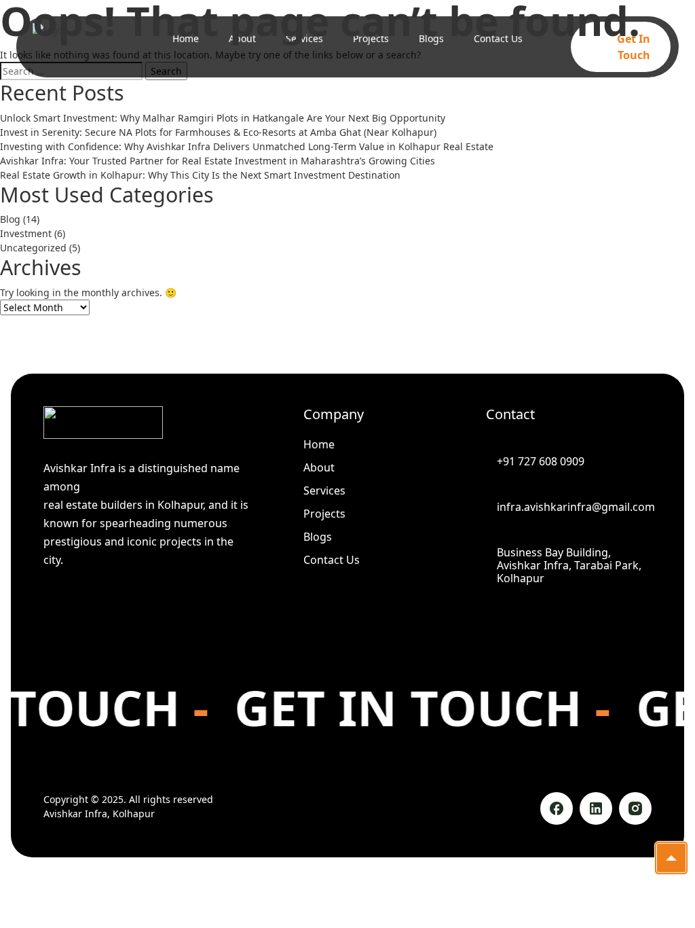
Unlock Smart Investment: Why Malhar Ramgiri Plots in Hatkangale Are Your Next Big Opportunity (222, 117)
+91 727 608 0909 (540, 461)
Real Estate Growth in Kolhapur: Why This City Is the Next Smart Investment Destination (200, 174)
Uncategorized (33, 247)
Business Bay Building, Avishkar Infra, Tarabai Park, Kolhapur (569, 566)
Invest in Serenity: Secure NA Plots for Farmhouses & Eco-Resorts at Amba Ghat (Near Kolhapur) (218, 132)
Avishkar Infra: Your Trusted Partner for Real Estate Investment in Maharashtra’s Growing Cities (217, 160)
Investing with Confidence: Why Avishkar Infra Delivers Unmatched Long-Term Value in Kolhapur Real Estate (246, 146)
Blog (10, 219)
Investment (26, 233)
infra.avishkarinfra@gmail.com (574, 507)
